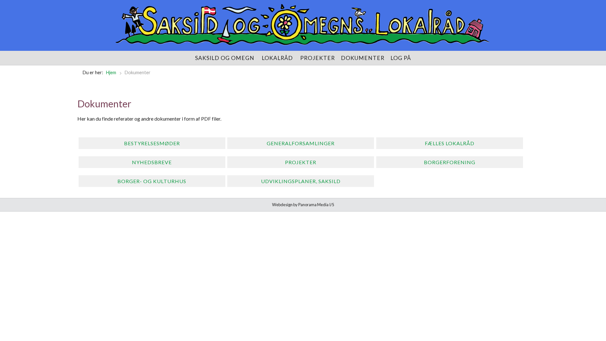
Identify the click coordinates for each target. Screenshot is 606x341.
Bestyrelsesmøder (152, 143)
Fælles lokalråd (449, 143)
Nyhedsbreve (152, 162)
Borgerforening (449, 162)
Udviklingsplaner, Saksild (301, 181)
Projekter (300, 162)
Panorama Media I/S (316, 204)
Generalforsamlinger (301, 143)
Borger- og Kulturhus (151, 181)
